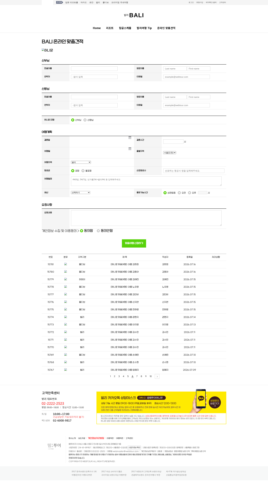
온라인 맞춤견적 (166, 28)
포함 (77, 171)
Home (97, 28)
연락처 (47, 77)
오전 (184, 193)
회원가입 (199, 2)
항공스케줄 (125, 28)
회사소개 (72, 438)
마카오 (84, 2)
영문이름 (140, 68)
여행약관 (119, 438)
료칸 (91, 2)
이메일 (139, 77)
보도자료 (81, 438)
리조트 (110, 28)
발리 (98, 2)
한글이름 (48, 68)
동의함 (88, 231)
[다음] (157, 376)
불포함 (88, 171)
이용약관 (110, 438)
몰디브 (106, 2)
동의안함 (107, 231)
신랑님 (90, 120)
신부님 (78, 120)
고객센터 (222, 2)
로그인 (191, 2)
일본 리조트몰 (71, 2)
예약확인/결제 (211, 2)
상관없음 (172, 193)
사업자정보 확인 (134, 448)
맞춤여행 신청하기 (134, 243)
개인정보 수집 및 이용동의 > (60, 231)
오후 (194, 193)
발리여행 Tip (144, 28)
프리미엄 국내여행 (119, 2)
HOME (47, 2)
